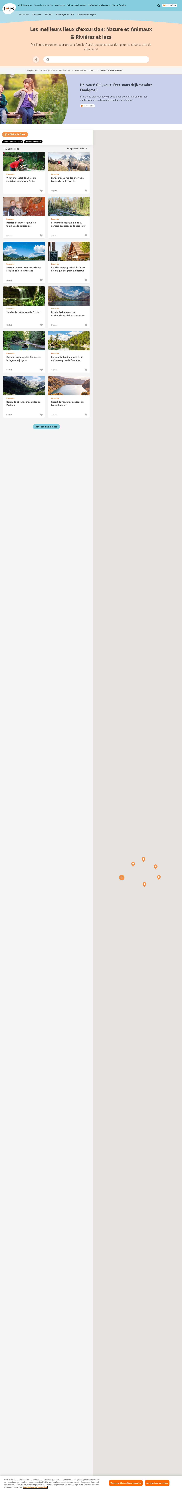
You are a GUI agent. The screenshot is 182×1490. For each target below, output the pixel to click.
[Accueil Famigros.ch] (9, 8)
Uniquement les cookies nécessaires (125, 1483)
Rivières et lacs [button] (32, 142)
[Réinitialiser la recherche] (145, 59)
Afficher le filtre (16, 134)
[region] (91, 1483)
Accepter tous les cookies (157, 1483)
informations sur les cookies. (35, 1487)
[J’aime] (42, 190)
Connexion (172, 5)
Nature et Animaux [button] (11, 142)
